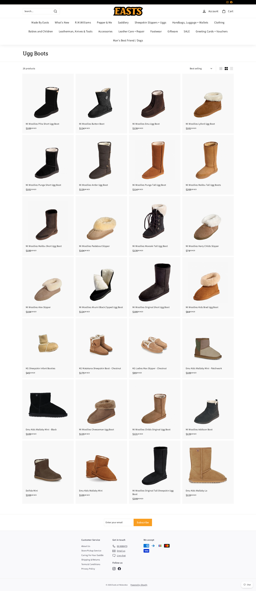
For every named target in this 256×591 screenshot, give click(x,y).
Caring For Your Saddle (92, 555)
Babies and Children (40, 31)
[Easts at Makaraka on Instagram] (114, 568)
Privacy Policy (88, 568)
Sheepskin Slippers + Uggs (150, 22)
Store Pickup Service (91, 550)
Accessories (105, 31)
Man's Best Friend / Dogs (128, 40)
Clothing (219, 22)
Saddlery (123, 22)
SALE (187, 31)
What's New (62, 22)
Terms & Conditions (90, 564)
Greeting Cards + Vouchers (212, 31)
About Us (85, 546)
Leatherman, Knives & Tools (75, 31)
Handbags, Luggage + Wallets (190, 22)
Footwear (156, 31)
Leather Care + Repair (131, 31)
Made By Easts (40, 22)
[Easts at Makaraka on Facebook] (119, 568)
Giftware (173, 31)
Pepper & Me (104, 22)
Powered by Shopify (139, 585)
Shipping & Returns (90, 559)
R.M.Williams (83, 22)
